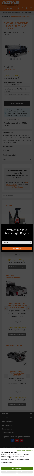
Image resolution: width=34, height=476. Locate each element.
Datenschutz (21, 450)
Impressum (29, 450)
